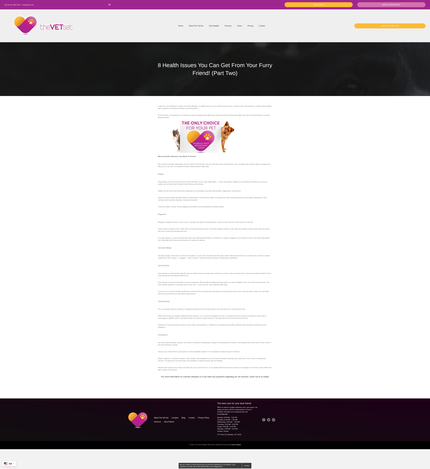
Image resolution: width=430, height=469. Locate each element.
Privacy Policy (203, 418)
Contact (262, 26)
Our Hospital (214, 26)
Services (228, 26)
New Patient (169, 422)
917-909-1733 (15, 5)
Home (180, 26)
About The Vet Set (196, 26)
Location (175, 418)
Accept (246, 465)
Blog (183, 418)
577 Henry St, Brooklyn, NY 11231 (229, 434)
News (239, 26)
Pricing (250, 26)
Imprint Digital (236, 444)
